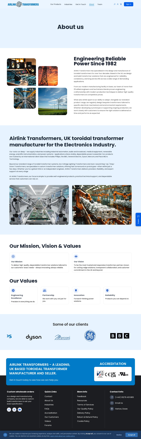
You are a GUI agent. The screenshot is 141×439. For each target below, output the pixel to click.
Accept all (131, 435)
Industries (68, 4)
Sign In (128, 4)
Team (99, 4)
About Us (49, 400)
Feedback (81, 396)
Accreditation (51, 413)
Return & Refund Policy (87, 417)
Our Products (55, 4)
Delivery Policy (83, 413)
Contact (48, 396)
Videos (48, 421)
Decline (119, 435)
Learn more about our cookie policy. (62, 436)
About (91, 4)
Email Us (119, 403)
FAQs (47, 408)
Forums (48, 425)
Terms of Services (85, 404)
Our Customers (52, 417)
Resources (82, 400)
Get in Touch (81, 4)
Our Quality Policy (85, 408)
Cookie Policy (83, 421)
